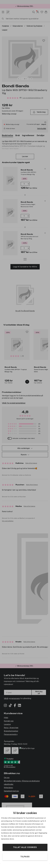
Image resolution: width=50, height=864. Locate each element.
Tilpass (25, 857)
